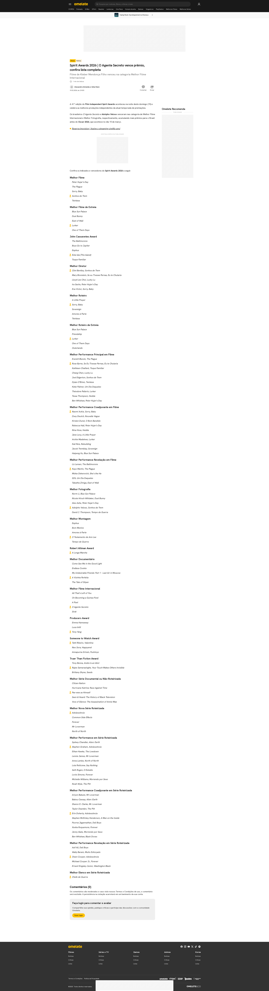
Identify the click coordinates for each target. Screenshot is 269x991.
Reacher (101, 9)
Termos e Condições (75, 979)
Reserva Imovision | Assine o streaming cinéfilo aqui (96, 128)
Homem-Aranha (130, 9)
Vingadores (150, 9)
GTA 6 (94, 9)
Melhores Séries (185, 9)
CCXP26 (71, 9)
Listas (70, 964)
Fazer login (78, 915)
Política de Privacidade (91, 979)
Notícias (71, 956)
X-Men (87, 9)
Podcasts (79, 9)
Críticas (70, 960)
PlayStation (160, 9)
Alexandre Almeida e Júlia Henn (87, 87)
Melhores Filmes (171, 9)
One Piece (119, 9)
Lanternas (110, 9)
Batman (140, 9)
